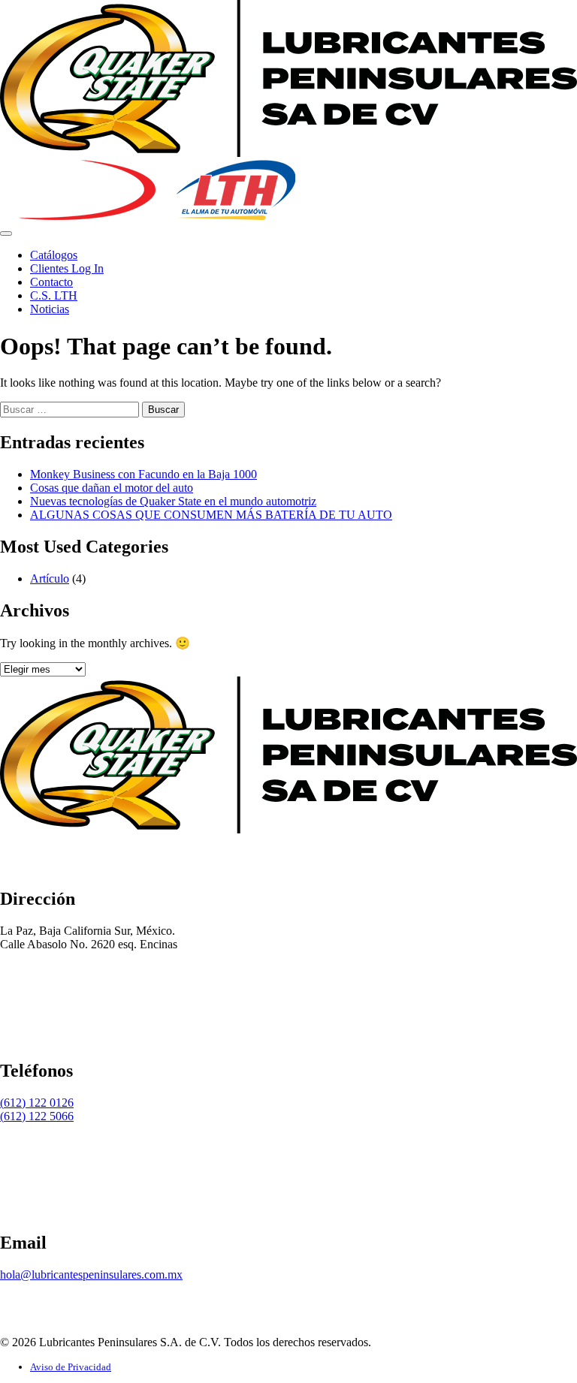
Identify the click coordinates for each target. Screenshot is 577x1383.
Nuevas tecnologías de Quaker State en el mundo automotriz (173, 501)
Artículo (49, 578)
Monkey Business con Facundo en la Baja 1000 (143, 474)
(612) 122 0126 (37, 1102)
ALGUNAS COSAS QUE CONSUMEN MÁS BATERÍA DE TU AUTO (211, 514)
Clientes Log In (67, 268)
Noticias (49, 309)
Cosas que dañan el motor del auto (111, 487)
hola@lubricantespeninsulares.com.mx (91, 1274)
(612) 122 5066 (37, 1116)
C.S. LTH (53, 295)
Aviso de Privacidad (70, 1366)
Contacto (51, 282)
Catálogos (53, 255)
